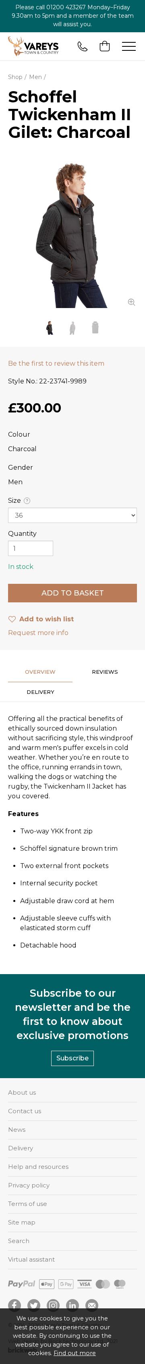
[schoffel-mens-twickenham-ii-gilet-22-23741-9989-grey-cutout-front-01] (95, 327)
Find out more (75, 1353)
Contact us (24, 1111)
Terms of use (27, 1204)
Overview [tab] (40, 671)
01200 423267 (66, 7)
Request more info (38, 633)
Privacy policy (29, 1185)
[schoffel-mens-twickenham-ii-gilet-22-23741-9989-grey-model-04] (72, 230)
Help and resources (38, 1166)
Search (18, 1241)
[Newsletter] (92, 1305)
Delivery (20, 1148)
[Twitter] (34, 1305)
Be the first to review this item (56, 363)
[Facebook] (14, 1305)
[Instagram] (53, 1305)
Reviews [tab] (105, 671)
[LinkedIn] (72, 1305)
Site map (21, 1222)
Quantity (22, 533)
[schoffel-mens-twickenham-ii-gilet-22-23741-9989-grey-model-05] (72, 327)
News (16, 1129)
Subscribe (72, 1058)
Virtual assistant (31, 1259)
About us (22, 1092)
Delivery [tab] (40, 692)
